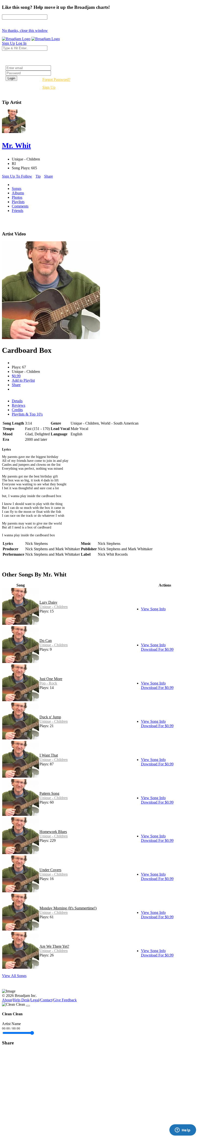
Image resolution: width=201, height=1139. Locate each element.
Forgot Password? (56, 79)
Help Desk (21, 1000)
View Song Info (153, 609)
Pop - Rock (48, 683)
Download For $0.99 (157, 649)
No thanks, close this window (25, 30)
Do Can (45, 640)
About (7, 1000)
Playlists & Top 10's (27, 414)
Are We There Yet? (54, 946)
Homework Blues (53, 832)
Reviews (18, 405)
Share (48, 176)
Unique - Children (53, 607)
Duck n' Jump (50, 717)
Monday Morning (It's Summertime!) (68, 908)
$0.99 (16, 376)
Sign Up (48, 87)
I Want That (48, 755)
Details (17, 401)
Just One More (50, 679)
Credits (17, 410)
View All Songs (14, 976)
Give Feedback (65, 1000)
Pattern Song (49, 793)
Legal (34, 1000)
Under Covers (50, 870)
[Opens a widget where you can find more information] (182, 1130)
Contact (46, 1000)
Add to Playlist (23, 380)
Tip (38, 176)
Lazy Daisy (48, 602)
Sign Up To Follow (17, 176)
